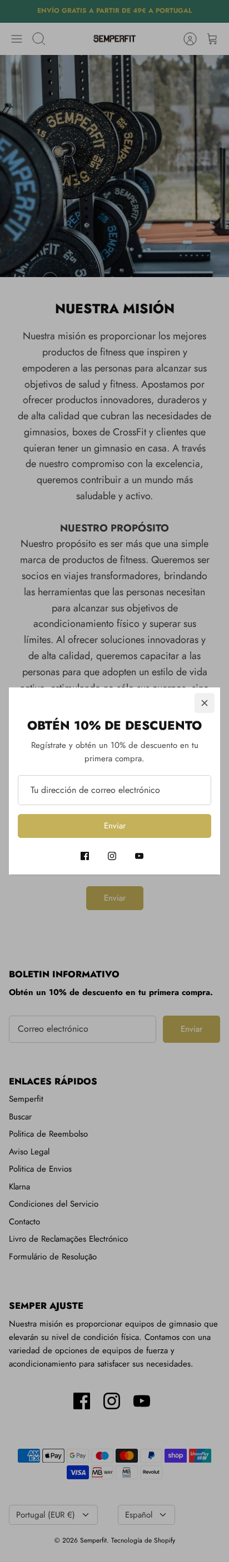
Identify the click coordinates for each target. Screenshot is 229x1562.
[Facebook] (85, 856)
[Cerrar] (205, 703)
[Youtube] (139, 856)
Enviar (115, 826)
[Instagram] (112, 856)
